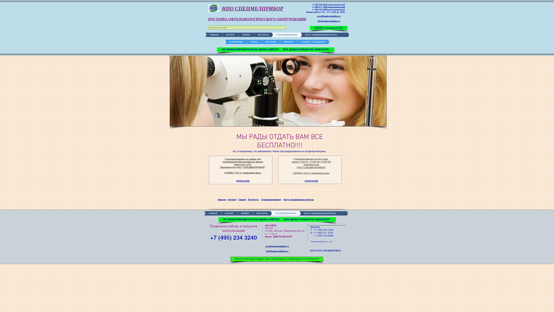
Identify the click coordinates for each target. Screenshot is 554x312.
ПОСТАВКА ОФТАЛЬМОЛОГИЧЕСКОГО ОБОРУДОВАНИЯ (257, 19)
